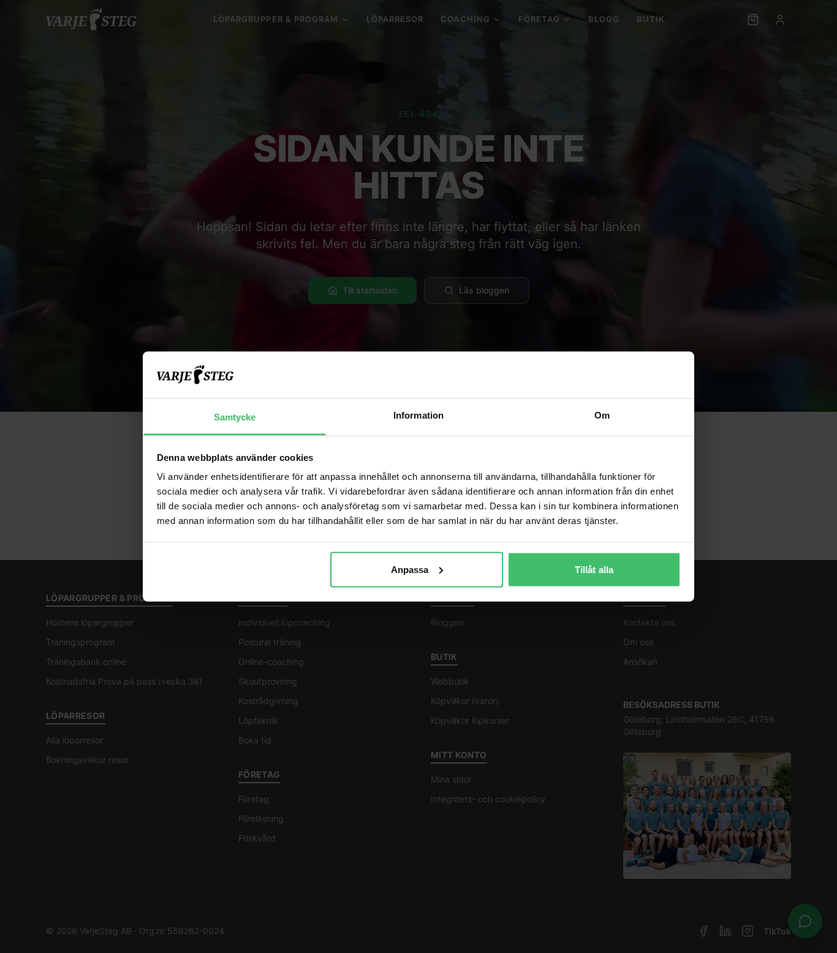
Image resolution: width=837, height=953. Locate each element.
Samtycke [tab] (235, 417)
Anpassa (410, 569)
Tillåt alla (594, 569)
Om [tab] (602, 415)
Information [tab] (418, 415)
